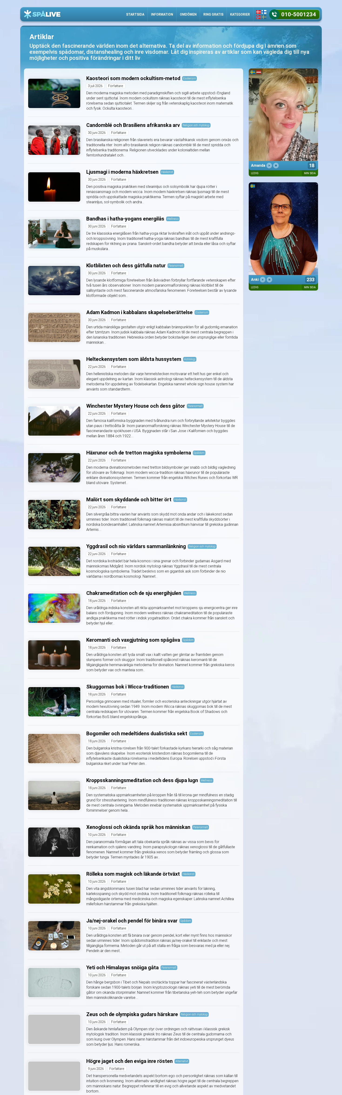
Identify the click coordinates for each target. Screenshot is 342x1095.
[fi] (264, 11)
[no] (258, 17)
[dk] (258, 11)
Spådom (199, 452)
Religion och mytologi (196, 125)
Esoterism (189, 78)
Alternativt (181, 1061)
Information (162, 14)
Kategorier (240, 14)
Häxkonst (167, 172)
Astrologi (189, 359)
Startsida (135, 14)
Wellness (173, 218)
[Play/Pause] (269, 165)
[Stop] (276, 165)
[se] (264, 17)
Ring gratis (213, 14)
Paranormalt (175, 265)
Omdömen (188, 14)
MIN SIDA (310, 173)
